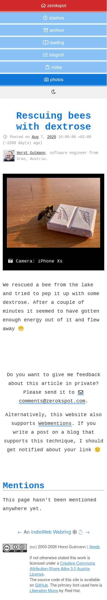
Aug (35, 136)
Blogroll (56, 55)
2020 (51, 136)
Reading (56, 42)
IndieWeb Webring (51, 531)
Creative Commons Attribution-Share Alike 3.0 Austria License (62, 568)
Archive (56, 30)
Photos (56, 79)
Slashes (56, 18)
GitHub (41, 585)
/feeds (94, 546)
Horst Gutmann (31, 152)
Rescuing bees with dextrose (53, 121)
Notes (56, 67)
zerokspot (56, 5)
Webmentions (55, 423)
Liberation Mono (44, 590)
